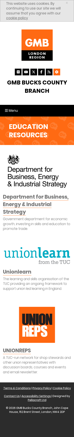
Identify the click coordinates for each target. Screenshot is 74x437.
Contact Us (12, 396)
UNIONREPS (17, 350)
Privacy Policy (42, 388)
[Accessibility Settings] (56, 72)
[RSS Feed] (49, 72)
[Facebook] (41, 72)
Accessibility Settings (36, 396)
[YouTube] (25, 72)
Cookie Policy (62, 388)
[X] (33, 72)
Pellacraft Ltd (37, 400)
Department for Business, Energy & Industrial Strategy (35, 204)
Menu (12, 110)
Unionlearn (17, 271)
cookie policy (17, 18)
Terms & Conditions (17, 388)
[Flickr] (18, 72)
